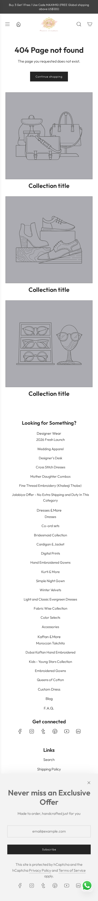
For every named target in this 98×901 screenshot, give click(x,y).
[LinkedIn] (78, 731)
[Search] (78, 24)
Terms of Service (72, 870)
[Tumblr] (43, 731)
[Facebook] (20, 731)
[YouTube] (66, 731)
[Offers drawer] (18, 24)
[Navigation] (7, 24)
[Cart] (89, 24)
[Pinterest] (54, 731)
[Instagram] (31, 731)
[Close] (88, 782)
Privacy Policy (40, 870)
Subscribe (49, 849)
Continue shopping (49, 76)
